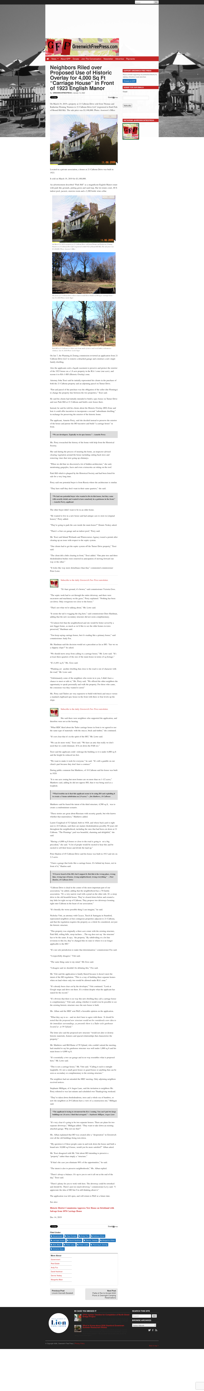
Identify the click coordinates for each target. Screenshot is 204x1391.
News (54, 58)
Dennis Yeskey (92, 1240)
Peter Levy (70, 1245)
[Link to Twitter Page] (149, 1330)
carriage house (59, 1240)
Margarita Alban (108, 1240)
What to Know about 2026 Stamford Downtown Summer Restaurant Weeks (103, 1326)
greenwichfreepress (62, 93)
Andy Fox (85, 1236)
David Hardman (75, 1240)
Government (57, 1236)
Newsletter (108, 58)
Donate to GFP (129, 81)
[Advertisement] (102, 21)
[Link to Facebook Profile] (153, 1330)
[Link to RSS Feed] (156, 1330)
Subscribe (127, 105)
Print (116, 97)
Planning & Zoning (100, 1245)
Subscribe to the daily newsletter (84, 580)
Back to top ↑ (154, 1346)
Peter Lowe (83, 1245)
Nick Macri (57, 1245)
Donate (76, 58)
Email (125, 91)
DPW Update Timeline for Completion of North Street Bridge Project (106, 1315)
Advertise (119, 58)
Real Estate (71, 1236)
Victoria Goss (58, 1249)
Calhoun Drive (98, 1236)
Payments (130, 58)
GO (156, 2)
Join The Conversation (91, 58)
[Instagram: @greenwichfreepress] (131, 131)
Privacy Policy (80, 1343)
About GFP (65, 58)
